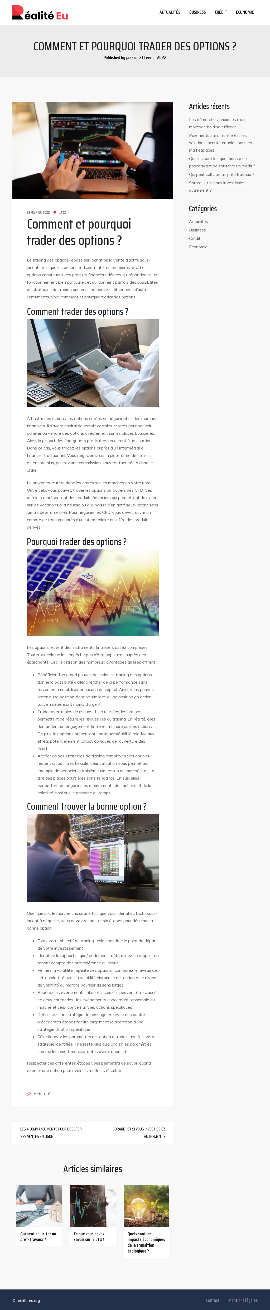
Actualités (170, 12)
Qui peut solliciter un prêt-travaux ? (221, 174)
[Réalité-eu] (40, 12)
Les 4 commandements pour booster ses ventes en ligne (51, 1133)
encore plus (43, 462)
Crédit (221, 12)
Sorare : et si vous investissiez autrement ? (139, 1133)
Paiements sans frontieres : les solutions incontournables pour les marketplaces (220, 143)
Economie (245, 12)
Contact (212, 1300)
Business (197, 12)
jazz (62, 212)
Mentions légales (243, 1300)
